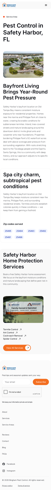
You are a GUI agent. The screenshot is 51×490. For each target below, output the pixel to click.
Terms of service (24, 486)
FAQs (4, 454)
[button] (46, 5)
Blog (4, 447)
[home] (9, 5)
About (4, 412)
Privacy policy (7, 486)
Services (5, 418)
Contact (5, 441)
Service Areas (8, 425)
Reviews (5, 435)
